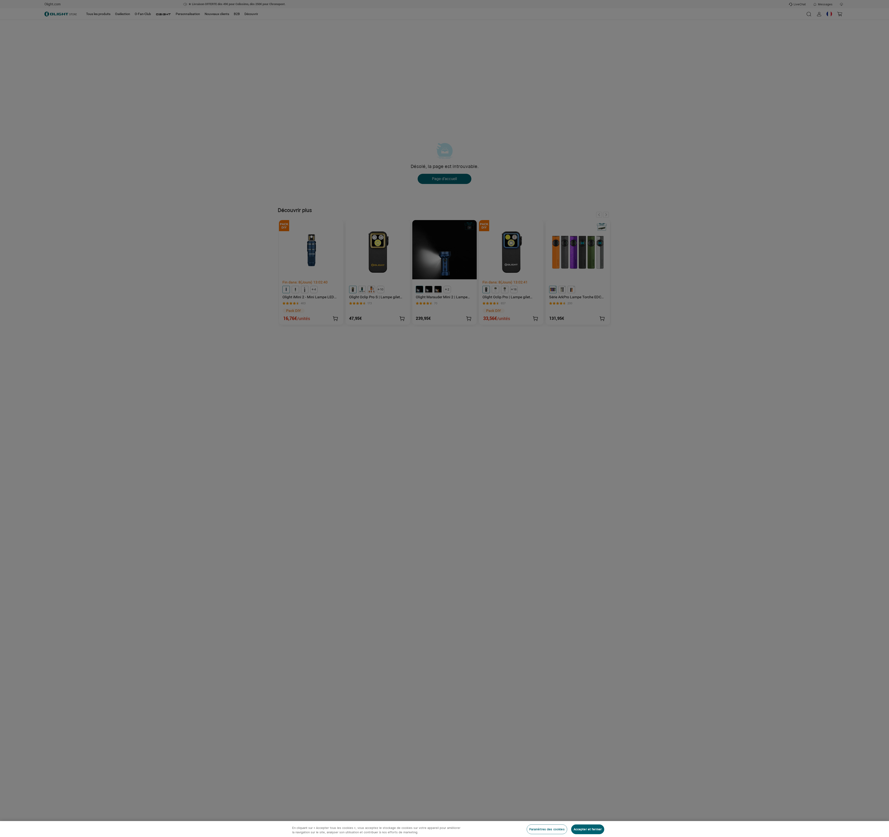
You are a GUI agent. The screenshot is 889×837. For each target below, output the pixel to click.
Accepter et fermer (588, 829)
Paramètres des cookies (547, 829)
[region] (444, 829)
